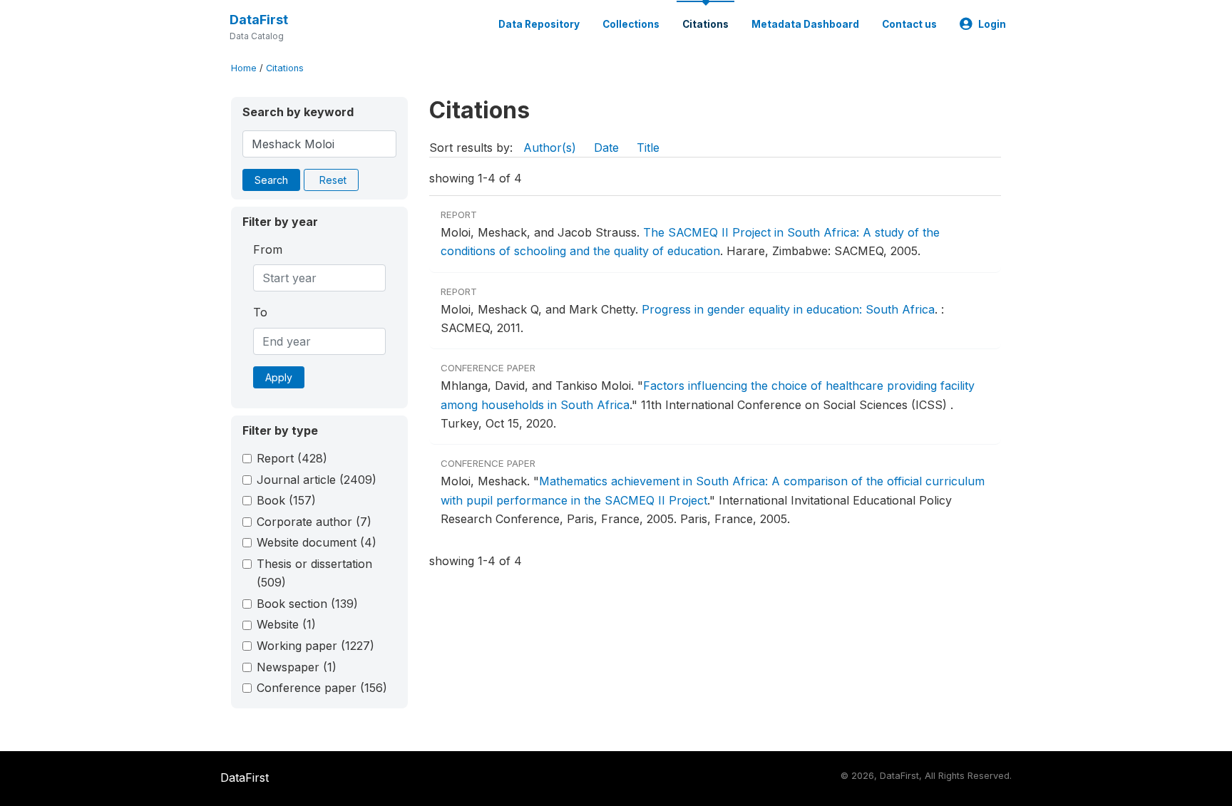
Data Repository (539, 24)
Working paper (315, 646)
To (260, 312)
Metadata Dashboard (805, 24)
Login (992, 24)
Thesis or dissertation (314, 573)
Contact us (909, 24)
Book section (307, 603)
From (267, 249)
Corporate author (314, 522)
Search (271, 180)
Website (286, 624)
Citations (705, 24)
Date (606, 147)
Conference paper (322, 688)
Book (286, 500)
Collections (630, 24)
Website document (316, 542)
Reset (332, 180)
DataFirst (259, 19)
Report (292, 458)
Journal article (316, 479)
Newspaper (297, 667)
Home (244, 68)
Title (648, 147)
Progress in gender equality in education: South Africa (788, 309)
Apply (278, 377)
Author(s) (549, 147)
